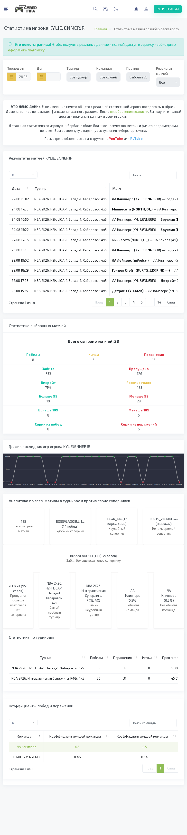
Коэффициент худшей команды (142, 736)
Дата (16, 188)
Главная (100, 29)
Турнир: (72, 68)
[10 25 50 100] (50, 175)
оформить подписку (26, 50)
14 (159, 302)
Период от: (15, 68)
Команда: (104, 68)
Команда (24, 736)
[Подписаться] (136, 9)
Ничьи (147, 657)
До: (39, 68)
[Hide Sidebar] (6, 9)
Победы (96, 657)
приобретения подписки (129, 112)
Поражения (122, 657)
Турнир (41, 188)
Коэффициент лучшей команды (75, 736)
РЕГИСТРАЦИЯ (168, 9)
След (171, 302)
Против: (132, 68)
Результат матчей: (164, 71)
